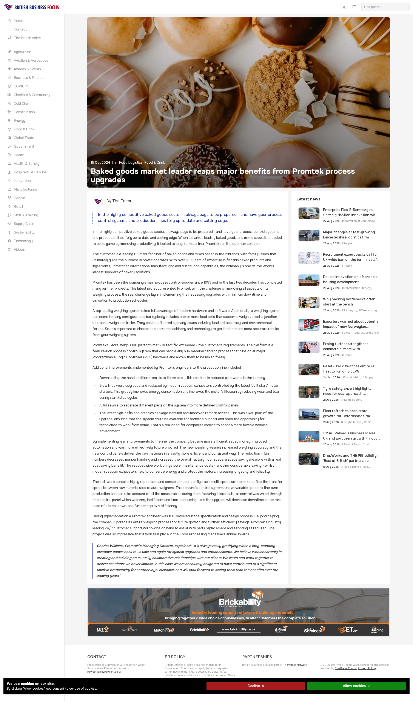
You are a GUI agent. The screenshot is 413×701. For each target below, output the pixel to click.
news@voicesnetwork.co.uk (104, 672)
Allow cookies (354, 686)
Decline (254, 686)
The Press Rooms (346, 668)
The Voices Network (295, 665)
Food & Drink (154, 162)
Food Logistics (131, 162)
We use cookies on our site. (31, 683)
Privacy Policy (367, 668)
